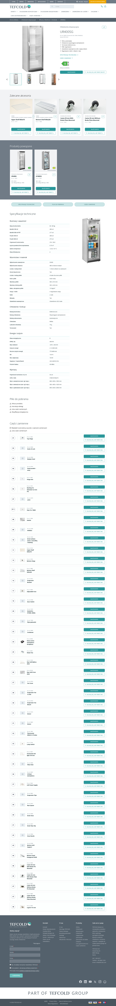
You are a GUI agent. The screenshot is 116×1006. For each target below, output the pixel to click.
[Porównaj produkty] (34, 116)
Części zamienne (34, 15)
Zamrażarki (65, 11)
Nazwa (12, 952)
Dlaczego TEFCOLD (64, 929)
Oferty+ (13, 11)
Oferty (77, 927)
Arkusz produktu (64, 68)
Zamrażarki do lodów (80, 11)
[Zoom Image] (33, 49)
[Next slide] (58, 79)
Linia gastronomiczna (18, 15)
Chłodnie (94, 11)
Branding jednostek (64, 933)
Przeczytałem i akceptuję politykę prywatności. (24, 968)
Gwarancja (62, 937)
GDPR (45, 1001)
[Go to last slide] (7, 79)
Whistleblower (64, 1003)
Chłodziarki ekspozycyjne (28, 11)
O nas (61, 927)
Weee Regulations (53, 1003)
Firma (12, 958)
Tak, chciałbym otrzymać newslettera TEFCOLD (24, 965)
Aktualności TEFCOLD (65, 939)
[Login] (105, 6)
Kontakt (45, 927)
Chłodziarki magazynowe (49, 11)
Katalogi (61, 935)
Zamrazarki (79, 937)
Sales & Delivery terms (65, 1001)
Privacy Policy (53, 1001)
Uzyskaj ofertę (47, 931)
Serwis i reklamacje (48, 937)
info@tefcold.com (101, 962)
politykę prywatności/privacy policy (29, 971)
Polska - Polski (83, 1)
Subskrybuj (16, 975)
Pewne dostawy (63, 931)
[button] (16, 79)
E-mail (12, 946)
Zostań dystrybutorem (97, 1)
